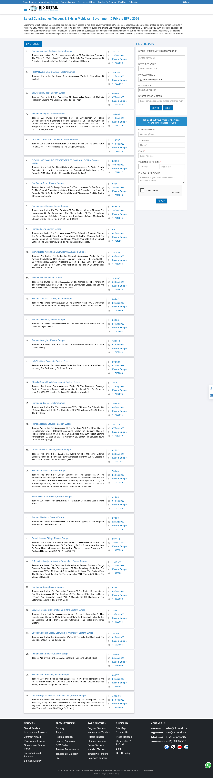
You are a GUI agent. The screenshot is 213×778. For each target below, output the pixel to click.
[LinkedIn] (186, 747)
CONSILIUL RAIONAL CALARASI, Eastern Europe (55, 139)
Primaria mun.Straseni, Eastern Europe (50, 205)
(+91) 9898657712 (176, 741)
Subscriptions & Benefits (32, 754)
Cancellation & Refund (124, 742)
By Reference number (150, 96)
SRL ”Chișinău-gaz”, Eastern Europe (48, 92)
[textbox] (162, 89)
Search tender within (157, 51)
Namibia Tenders (97, 749)
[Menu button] (26, 9)
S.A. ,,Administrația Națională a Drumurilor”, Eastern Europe (59, 561)
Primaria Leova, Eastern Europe (46, 228)
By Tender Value (147, 64)
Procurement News (86, 2)
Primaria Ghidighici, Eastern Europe (48, 340)
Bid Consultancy (33, 760)
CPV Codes (62, 745)
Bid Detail (149, 770)
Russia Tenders (96, 736)
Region (59, 732)
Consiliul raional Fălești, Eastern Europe (50, 538)
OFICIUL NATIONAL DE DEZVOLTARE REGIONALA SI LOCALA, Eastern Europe (65, 161)
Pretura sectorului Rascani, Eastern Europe (52, 496)
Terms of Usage (100, 773)
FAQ (58, 758)
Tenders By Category (67, 753)
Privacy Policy (114, 773)
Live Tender (33, 43)
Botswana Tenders (98, 758)
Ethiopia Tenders (97, 741)
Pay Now (122, 2)
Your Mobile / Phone (149, 162)
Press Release (124, 736)
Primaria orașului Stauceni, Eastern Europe (51, 423)
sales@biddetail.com (177, 728)
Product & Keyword (149, 173)
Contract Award (68, 2)
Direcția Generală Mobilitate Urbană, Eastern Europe (56, 382)
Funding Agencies (65, 741)
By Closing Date (146, 75)
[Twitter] (173, 747)
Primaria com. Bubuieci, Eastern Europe (50, 653)
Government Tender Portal (34, 746)
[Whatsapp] (208, 765)
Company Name (146, 129)
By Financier (145, 85)
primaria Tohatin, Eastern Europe (47, 277)
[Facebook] (166, 747)
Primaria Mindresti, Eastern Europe (48, 517)
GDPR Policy (123, 753)
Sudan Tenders (96, 745)
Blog (118, 748)
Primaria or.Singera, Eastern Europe (48, 113)
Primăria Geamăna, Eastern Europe (48, 319)
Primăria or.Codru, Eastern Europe (48, 183)
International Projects (48, 2)
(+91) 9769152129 (176, 736)
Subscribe (133, 2)
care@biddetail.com (176, 732)
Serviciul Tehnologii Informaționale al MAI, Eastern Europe (58, 609)
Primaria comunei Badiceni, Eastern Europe (52, 50)
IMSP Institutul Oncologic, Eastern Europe (51, 361)
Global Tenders (29, 2)
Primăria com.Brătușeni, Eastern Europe (50, 674)
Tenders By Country (107, 2)
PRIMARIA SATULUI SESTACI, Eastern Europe (53, 71)
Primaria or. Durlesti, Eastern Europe (48, 470)
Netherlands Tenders (99, 732)
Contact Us (122, 732)
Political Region (64, 736)
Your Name (144, 140)
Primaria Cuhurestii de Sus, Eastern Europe (52, 298)
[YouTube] (180, 747)
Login (187, 2)
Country (60, 728)
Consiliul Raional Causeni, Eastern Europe (51, 449)
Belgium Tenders (97, 728)
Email (141, 151)
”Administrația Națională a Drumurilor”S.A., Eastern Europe (59, 251)
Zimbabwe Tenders (98, 753)
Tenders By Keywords (67, 749)
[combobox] (161, 68)
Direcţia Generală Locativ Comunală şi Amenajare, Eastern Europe (62, 632)
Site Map (120, 728)
